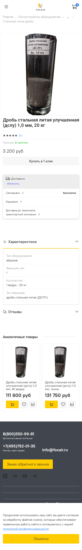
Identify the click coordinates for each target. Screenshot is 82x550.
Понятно (41, 538)
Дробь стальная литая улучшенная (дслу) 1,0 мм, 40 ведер (21, 385)
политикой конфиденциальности (26, 529)
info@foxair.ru (55, 449)
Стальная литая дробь (18, 21)
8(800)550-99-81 (18, 433)
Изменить (13, 183)
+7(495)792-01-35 (19, 446)
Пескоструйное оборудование (39, 17)
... (68, 16)
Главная (8, 17)
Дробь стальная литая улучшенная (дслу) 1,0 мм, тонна (60, 385)
